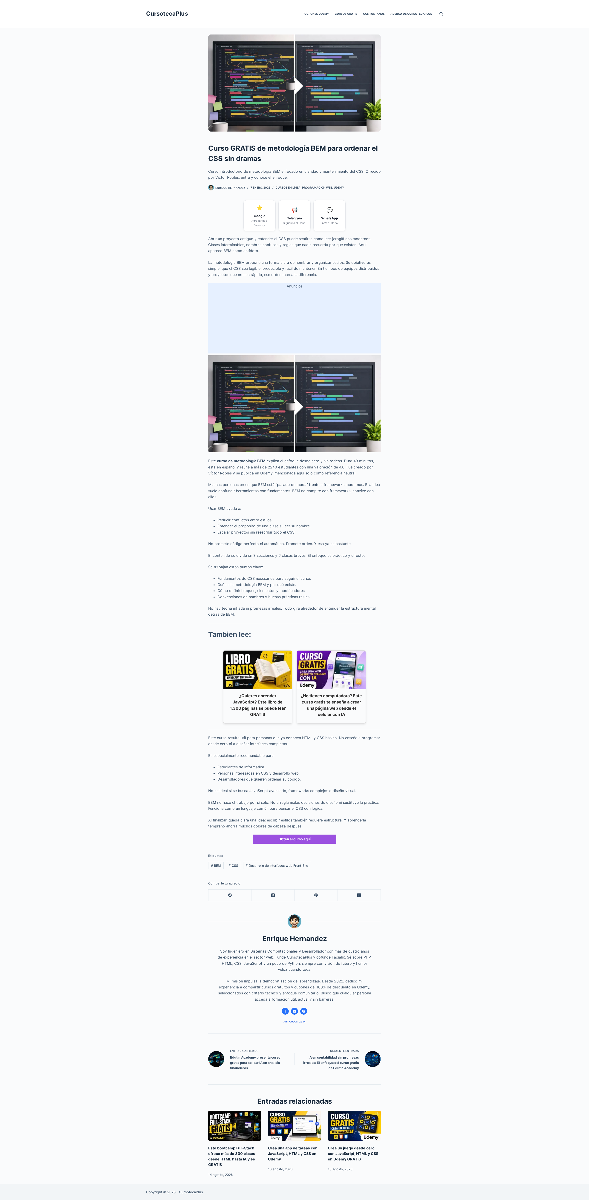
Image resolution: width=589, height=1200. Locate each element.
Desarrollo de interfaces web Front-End (277, 865)
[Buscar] (441, 14)
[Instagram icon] (303, 1011)
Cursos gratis (346, 13)
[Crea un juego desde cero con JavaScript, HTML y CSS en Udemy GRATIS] (354, 1125)
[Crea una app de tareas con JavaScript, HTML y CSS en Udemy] (294, 1125)
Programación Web (317, 187)
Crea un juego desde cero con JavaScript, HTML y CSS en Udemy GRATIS (353, 1153)
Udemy (339, 187)
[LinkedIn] (359, 895)
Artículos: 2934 (294, 1021)
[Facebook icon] (285, 1011)
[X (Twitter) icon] (294, 1011)
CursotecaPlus (167, 13)
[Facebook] (229, 895)
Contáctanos (374, 13)
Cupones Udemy (316, 13)
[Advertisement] (294, 321)
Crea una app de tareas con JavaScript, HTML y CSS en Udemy (293, 1153)
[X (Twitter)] (272, 895)
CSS (233, 865)
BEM (216, 865)
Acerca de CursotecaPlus (411, 13)
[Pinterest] (316, 895)
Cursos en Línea (288, 187)
